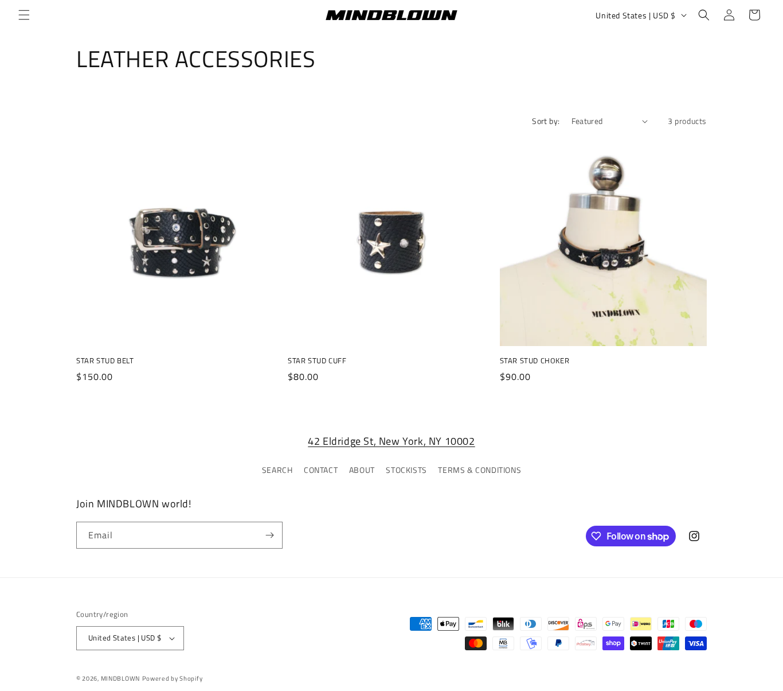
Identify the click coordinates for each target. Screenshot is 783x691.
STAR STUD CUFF (317, 361)
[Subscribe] (269, 535)
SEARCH (277, 470)
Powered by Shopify (172, 678)
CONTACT (321, 470)
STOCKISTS (406, 470)
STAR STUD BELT (105, 361)
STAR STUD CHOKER (535, 361)
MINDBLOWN (120, 678)
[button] (24, 15)
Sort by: (545, 121)
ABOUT (362, 470)
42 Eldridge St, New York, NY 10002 (391, 441)
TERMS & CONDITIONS (479, 470)
